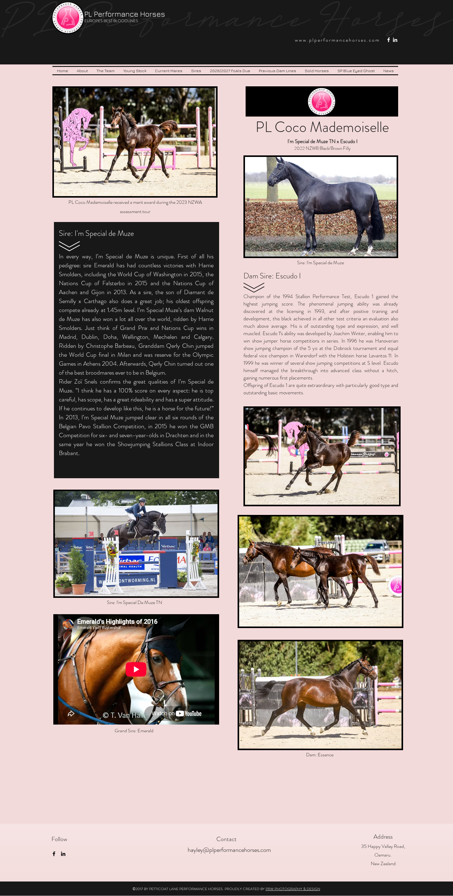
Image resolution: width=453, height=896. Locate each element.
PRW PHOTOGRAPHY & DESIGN (293, 889)
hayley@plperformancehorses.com (229, 849)
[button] (105, 70)
